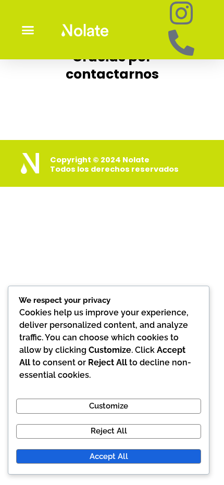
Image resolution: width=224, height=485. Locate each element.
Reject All (109, 430)
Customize (108, 405)
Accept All (109, 456)
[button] (28, 30)
